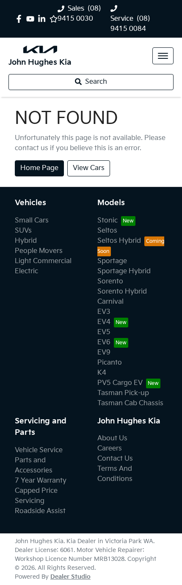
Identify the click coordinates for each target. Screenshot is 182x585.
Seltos (107, 231)
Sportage (112, 261)
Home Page (39, 168)
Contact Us (115, 459)
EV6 (103, 342)
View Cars (89, 168)
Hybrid (26, 241)
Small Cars (32, 221)
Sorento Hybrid (122, 292)
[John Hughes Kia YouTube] (32, 19)
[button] (163, 55)
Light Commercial (43, 261)
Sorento (110, 281)
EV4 (103, 322)
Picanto (109, 363)
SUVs (23, 231)
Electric (26, 271)
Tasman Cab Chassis (130, 403)
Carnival (110, 302)
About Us (112, 438)
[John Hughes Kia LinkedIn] (43, 19)
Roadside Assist (40, 511)
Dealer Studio (70, 576)
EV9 (103, 353)
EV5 (103, 332)
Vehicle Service (39, 450)
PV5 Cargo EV (120, 383)
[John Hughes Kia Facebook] (20, 19)
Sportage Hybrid (124, 271)
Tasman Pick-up (123, 393)
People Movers (39, 251)
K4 (101, 373)
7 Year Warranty (40, 481)
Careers (109, 449)
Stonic (107, 221)
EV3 (103, 312)
